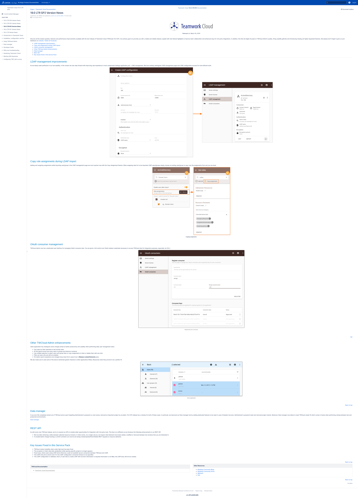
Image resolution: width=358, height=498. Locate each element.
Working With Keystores (11, 56)
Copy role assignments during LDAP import (47, 45)
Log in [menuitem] (354, 2)
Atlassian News (208, 490)
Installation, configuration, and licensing (16, 38)
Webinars (200, 473)
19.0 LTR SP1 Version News (12, 29)
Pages (32, 9)
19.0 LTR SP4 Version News (12, 20)
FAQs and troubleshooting (11, 50)
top (351, 337)
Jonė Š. (53, 15)
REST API (37, 53)
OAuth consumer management (43, 47)
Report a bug (199, 490)
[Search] (327, 2)
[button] (349, 2)
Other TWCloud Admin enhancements (45, 49)
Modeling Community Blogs (206, 469)
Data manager (8, 44)
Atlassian (192, 495)
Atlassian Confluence (184, 490)
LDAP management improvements (44, 43)
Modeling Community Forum (206, 471)
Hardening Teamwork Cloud (12, 53)
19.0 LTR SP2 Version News (12, 26)
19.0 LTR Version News (11, 32)
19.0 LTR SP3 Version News (12, 23)
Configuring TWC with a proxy (13, 59)
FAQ (199, 475)
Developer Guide (9, 47)
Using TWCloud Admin (10, 41)
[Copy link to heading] (67, 62)
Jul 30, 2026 (60, 15)
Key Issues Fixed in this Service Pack (45, 54)
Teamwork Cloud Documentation (46, 9)
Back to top (348, 405)
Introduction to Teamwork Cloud (13, 35)
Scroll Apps (45, 2)
